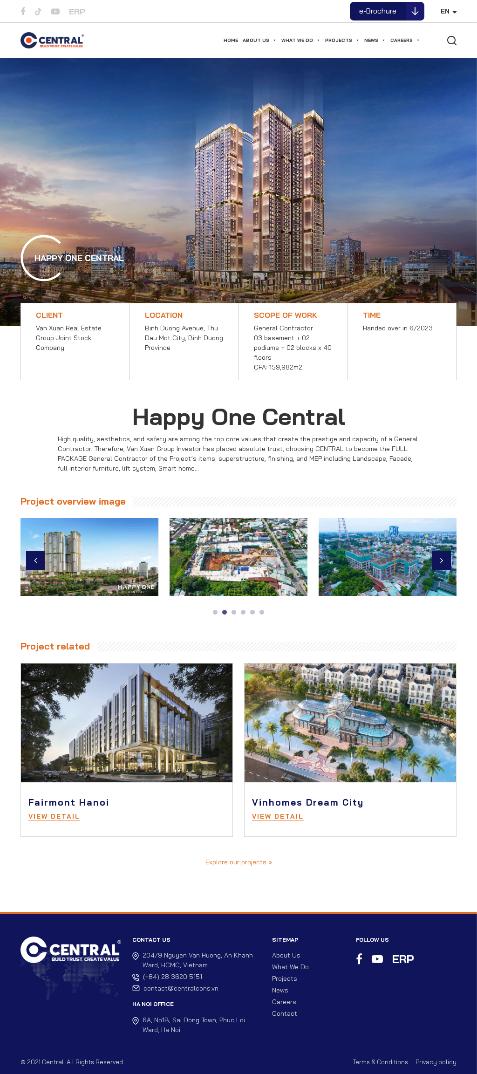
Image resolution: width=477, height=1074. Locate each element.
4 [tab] (243, 612)
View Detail (54, 816)
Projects (338, 40)
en (445, 11)
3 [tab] (234, 612)
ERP (77, 11)
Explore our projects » (238, 862)
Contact (284, 1013)
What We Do (297, 40)
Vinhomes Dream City (308, 802)
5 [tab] (252, 612)
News (371, 40)
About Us (256, 40)
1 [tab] (215, 612)
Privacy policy (436, 1062)
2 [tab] (224, 612)
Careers (401, 40)
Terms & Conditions (380, 1062)
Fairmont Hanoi (68, 802)
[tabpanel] (89, 560)
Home (231, 40)
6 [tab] (261, 612)
